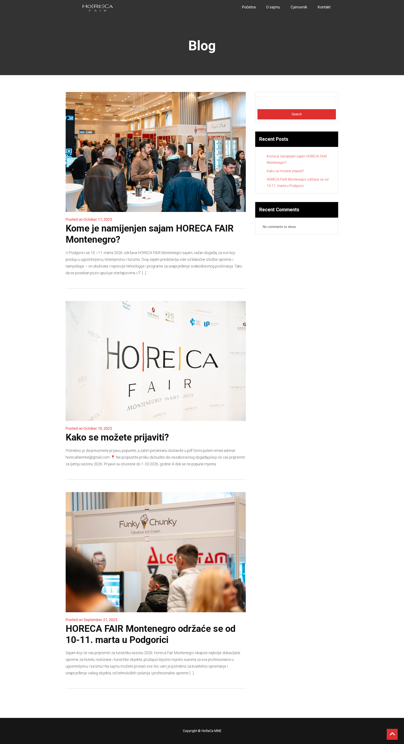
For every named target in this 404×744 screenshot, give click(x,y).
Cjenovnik (299, 7)
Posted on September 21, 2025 (91, 620)
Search (297, 114)
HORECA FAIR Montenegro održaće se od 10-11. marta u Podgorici (150, 634)
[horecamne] (98, 8)
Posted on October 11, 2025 (89, 219)
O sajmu (273, 7)
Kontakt (324, 7)
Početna (249, 7)
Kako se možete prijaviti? (117, 437)
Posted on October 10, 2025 (89, 428)
